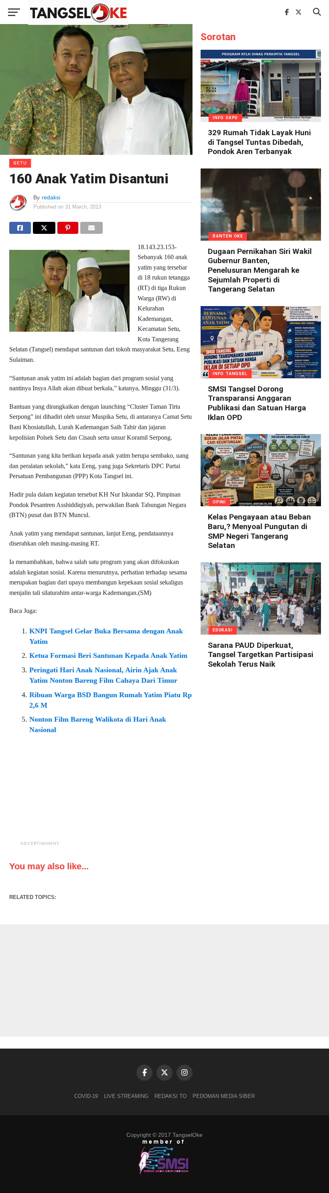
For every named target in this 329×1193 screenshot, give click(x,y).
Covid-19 (86, 1096)
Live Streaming (126, 1096)
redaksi (51, 197)
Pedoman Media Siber (224, 1096)
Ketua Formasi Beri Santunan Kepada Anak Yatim (108, 655)
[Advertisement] (121, 799)
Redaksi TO (170, 1096)
